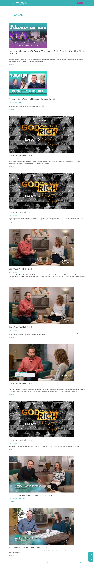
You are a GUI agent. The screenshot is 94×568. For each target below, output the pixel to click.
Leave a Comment (13, 57)
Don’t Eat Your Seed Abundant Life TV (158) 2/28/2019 (32, 495)
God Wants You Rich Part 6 (20, 156)
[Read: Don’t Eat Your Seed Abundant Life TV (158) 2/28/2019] (41, 474)
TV (63, 3)
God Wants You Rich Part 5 (20, 212)
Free (73, 3)
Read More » (12, 64)
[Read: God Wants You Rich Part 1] (41, 418)
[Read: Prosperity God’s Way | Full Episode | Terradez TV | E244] (28, 83)
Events (58, 3)
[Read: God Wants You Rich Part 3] (41, 305)
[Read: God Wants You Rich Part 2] (41, 362)
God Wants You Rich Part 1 (20, 440)
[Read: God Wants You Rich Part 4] (41, 247)
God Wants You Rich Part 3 (20, 327)
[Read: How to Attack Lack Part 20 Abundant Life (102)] (41, 526)
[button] (79, 3)
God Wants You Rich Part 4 (20, 269)
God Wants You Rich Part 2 (20, 384)
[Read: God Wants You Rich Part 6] (41, 134)
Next (82, 562)
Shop (68, 3)
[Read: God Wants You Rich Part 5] (41, 190)
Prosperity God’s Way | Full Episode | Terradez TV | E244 (33, 99)
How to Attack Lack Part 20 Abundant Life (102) (29, 548)
